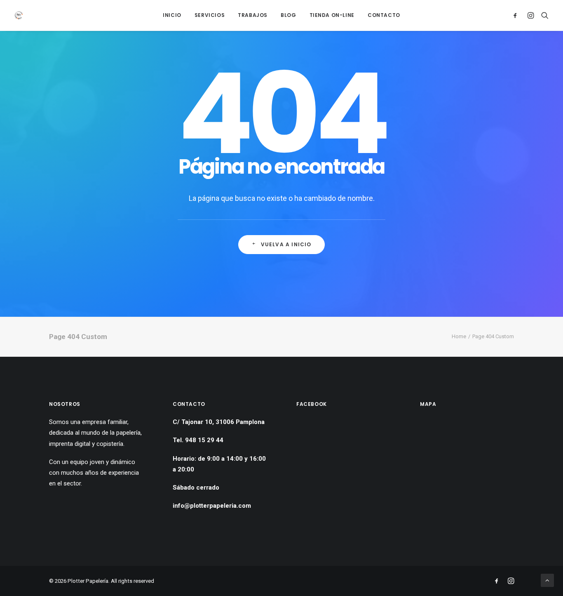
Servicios (210, 15)
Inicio (172, 15)
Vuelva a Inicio (286, 244)
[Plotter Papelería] (18, 15)
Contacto (384, 15)
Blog (288, 15)
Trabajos (252, 15)
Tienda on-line (332, 15)
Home (459, 336)
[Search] (543, 15)
